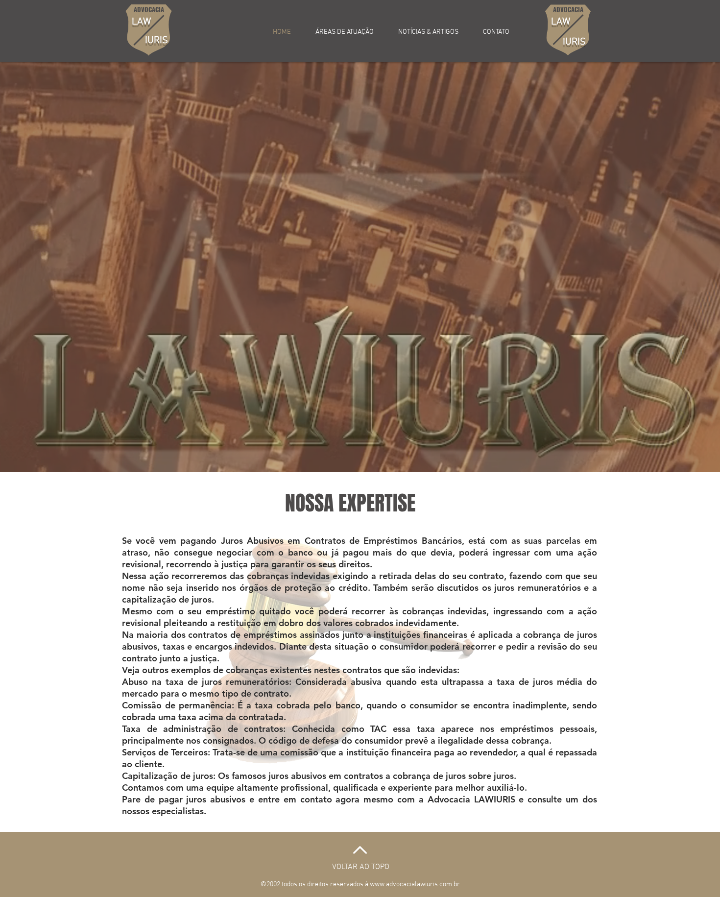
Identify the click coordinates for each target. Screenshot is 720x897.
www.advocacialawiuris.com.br (415, 884)
